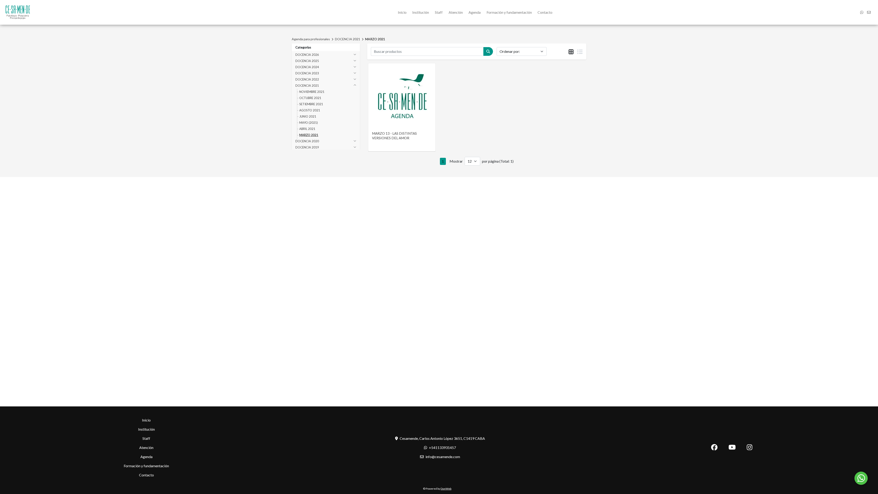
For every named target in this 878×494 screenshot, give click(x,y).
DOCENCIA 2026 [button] (307, 54)
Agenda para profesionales (311, 39)
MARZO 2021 (375, 39)
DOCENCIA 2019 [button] (307, 147)
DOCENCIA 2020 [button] (307, 141)
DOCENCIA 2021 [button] (307, 85)
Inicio (402, 12)
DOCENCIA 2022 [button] (307, 79)
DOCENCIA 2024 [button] (307, 67)
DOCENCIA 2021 (347, 39)
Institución (420, 12)
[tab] (571, 52)
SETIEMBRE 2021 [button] (311, 104)
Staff (439, 12)
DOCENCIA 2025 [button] (307, 61)
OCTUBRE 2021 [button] (310, 98)
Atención (456, 12)
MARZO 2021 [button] (308, 135)
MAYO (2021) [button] (308, 122)
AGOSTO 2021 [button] (309, 110)
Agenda (474, 12)
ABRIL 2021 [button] (307, 129)
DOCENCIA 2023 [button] (307, 73)
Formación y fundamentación (509, 12)
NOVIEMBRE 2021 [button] (311, 92)
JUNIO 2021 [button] (307, 116)
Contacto (545, 12)
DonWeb (446, 488)
